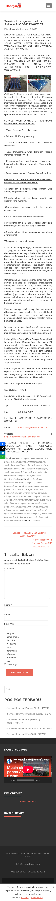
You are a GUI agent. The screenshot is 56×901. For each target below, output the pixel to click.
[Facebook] (2, 444)
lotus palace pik (11, 496)
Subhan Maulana (28, 801)
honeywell (19, 485)
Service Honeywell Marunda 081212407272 (29, 713)
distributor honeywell (24, 482)
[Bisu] (43, 780)
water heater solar (12, 520)
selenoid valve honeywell (15, 503)
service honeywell (23, 506)
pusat (42, 499)
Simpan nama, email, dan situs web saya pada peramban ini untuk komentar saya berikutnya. (13, 649)
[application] (28, 769)
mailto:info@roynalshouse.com (33, 427)
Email (7, 614)
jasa (27, 489)
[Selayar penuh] (48, 780)
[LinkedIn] (2, 453)
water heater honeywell (37, 517)
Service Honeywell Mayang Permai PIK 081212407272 (42, 543)
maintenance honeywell (30, 496)
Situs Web (9, 623)
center (33, 479)
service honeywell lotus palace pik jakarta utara (26, 465)
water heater (20, 517)
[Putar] (8, 780)
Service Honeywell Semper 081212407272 (28, 708)
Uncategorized (11, 479)
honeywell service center (36, 485)
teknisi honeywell (32, 513)
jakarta (7, 489)
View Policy (37, 897)
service (31, 503)
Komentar (10, 568)
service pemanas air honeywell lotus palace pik (25, 472)
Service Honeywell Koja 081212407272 (27, 734)
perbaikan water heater (28, 499)
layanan (18, 492)
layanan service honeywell (35, 492)
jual (31, 489)
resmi (48, 499)
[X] (2, 448)
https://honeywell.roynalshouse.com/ (22, 436)
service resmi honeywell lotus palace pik (22, 475)
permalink (35, 520)
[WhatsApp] (2, 457)
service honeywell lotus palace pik (30, 461)
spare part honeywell (13, 513)
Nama (8, 604)
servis (44, 510)
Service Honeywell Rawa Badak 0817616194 (29, 728)
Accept (25, 897)
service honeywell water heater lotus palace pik (25, 468)
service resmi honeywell (30, 510)
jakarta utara (18, 489)
